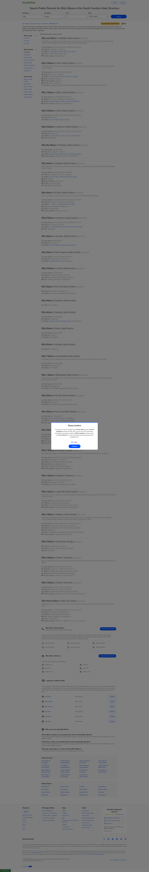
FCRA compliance (80, 433)
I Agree (75, 442)
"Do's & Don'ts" (62, 435)
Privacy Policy (80, 429)
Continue (74, 446)
